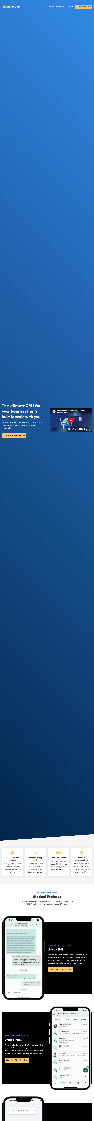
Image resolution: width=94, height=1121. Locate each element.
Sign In (71, 7)
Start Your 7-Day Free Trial (14, 435)
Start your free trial (84, 7)
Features (51, 7)
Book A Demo (60, 7)
